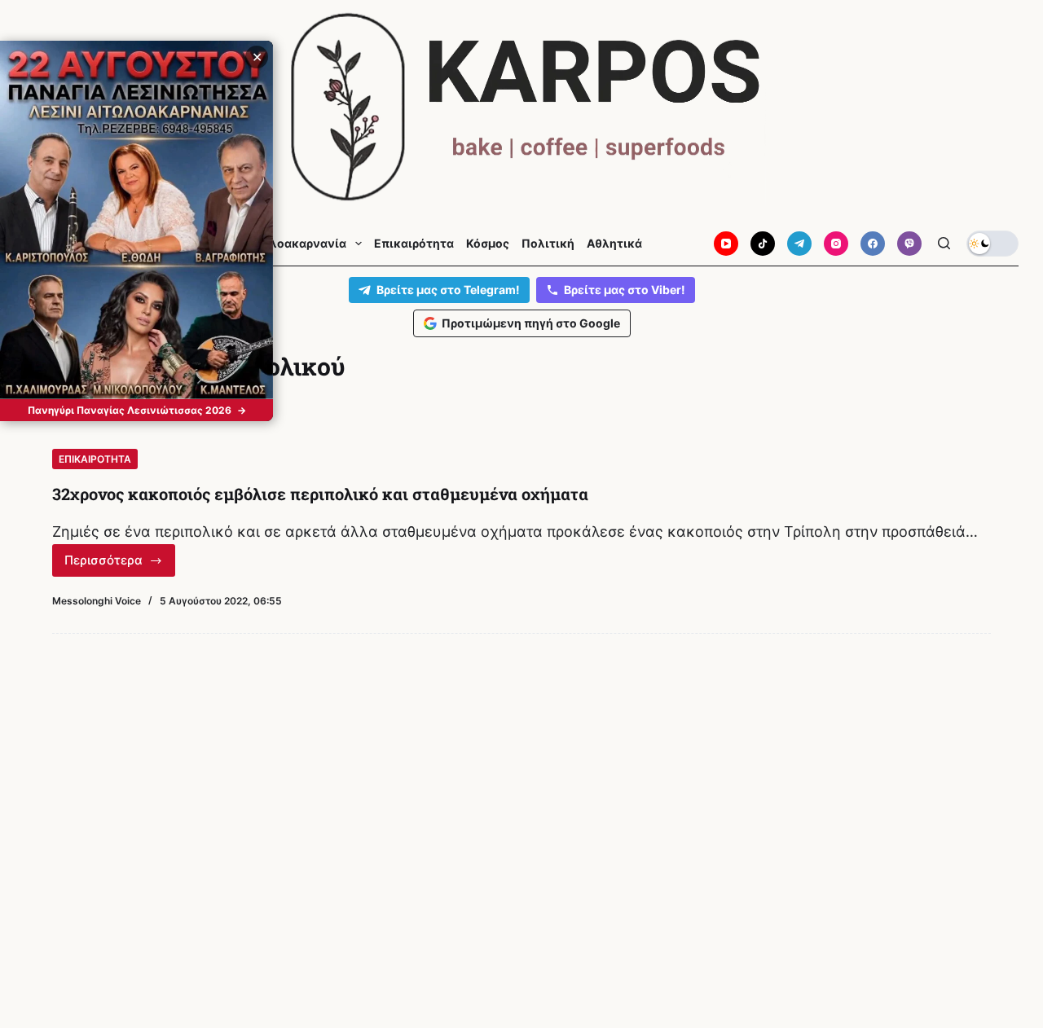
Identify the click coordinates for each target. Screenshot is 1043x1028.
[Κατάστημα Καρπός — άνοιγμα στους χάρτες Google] (521, 107)
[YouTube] (726, 243)
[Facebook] (872, 243)
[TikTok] (762, 243)
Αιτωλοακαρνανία (293, 243)
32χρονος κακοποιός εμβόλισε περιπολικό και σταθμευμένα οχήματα (320, 493)
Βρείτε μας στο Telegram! (448, 290)
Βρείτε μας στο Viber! (624, 290)
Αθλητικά (614, 243)
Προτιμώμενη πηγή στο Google (531, 323)
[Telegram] (799, 243)
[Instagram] (836, 243)
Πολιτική (548, 243)
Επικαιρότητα (414, 243)
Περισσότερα (119, 564)
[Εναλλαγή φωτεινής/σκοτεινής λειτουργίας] (992, 244)
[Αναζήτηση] (944, 243)
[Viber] (909, 243)
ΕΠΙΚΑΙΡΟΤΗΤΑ (95, 459)
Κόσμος (487, 243)
